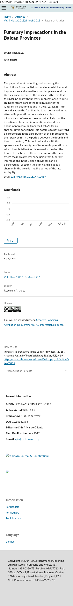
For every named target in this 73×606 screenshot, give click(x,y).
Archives (20, 16)
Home (7, 16)
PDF (12, 240)
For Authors (12, 512)
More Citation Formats (19, 370)
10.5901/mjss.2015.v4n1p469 (28, 176)
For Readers (12, 506)
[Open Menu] (4, 8)
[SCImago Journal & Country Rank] (27, 455)
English (10, 541)
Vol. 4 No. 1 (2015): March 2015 (22, 20)
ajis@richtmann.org (27, 439)
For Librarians (13, 518)
